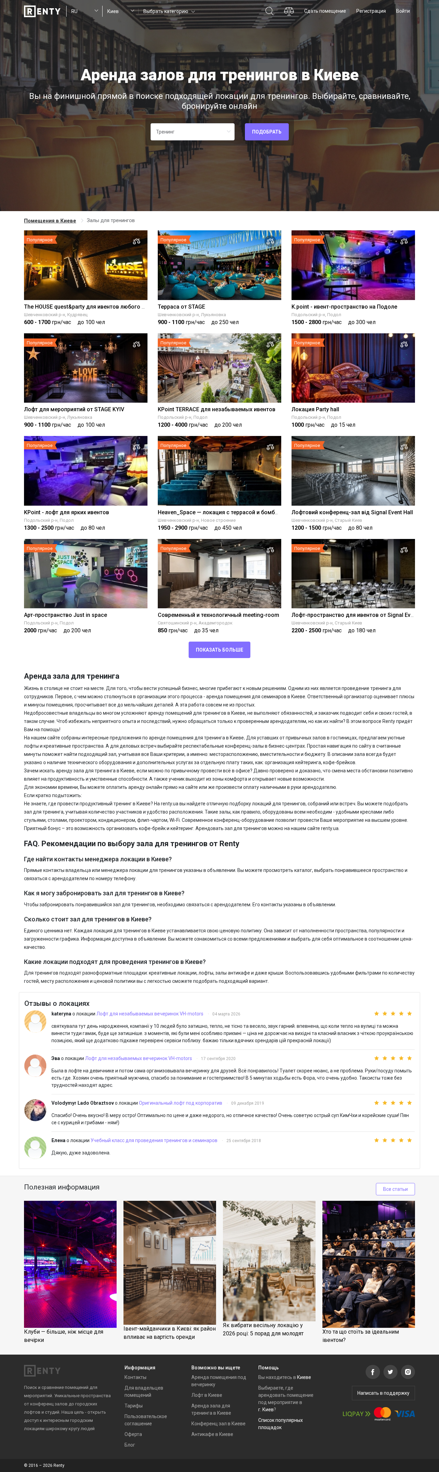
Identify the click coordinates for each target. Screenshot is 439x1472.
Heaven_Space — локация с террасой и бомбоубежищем (232, 512)
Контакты (135, 1377)
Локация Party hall (315, 409)
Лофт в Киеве (206, 1395)
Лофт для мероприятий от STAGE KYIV (74, 409)
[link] (51, 221)
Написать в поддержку (383, 1393)
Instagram (408, 1372)
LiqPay (356, 1414)
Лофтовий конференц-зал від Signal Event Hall (352, 512)
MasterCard (382, 1414)
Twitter (390, 1372)
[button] (168, 11)
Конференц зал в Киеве (218, 1423)
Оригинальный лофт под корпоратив (181, 1103)
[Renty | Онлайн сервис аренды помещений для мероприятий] (42, 11)
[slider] (389, 1013)
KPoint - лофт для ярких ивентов (66, 512)
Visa (404, 1414)
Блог (129, 1445)
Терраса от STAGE (181, 306)
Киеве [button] (304, 1377)
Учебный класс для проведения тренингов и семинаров (154, 1140)
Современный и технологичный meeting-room (218, 615)
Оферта (133, 1434)
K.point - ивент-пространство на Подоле (344, 306)
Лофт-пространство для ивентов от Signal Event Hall (360, 615)
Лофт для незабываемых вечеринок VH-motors (150, 1013)
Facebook (373, 1372)
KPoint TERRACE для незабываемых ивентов (216, 409)
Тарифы (133, 1405)
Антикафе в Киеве (212, 1434)
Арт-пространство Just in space (65, 615)
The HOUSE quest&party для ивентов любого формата (94, 306)
